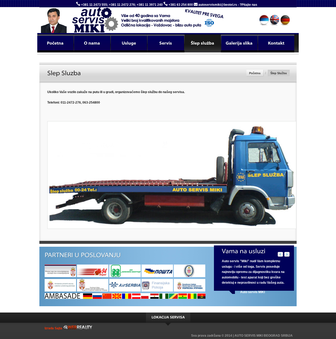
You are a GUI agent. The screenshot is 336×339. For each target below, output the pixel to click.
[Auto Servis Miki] (65, 17)
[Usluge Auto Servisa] (129, 43)
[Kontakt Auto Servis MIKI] (276, 43)
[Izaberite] (166, 43)
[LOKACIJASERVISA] (168, 318)
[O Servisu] (92, 43)
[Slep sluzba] (203, 43)
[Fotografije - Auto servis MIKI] (239, 43)
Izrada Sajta (54, 328)
